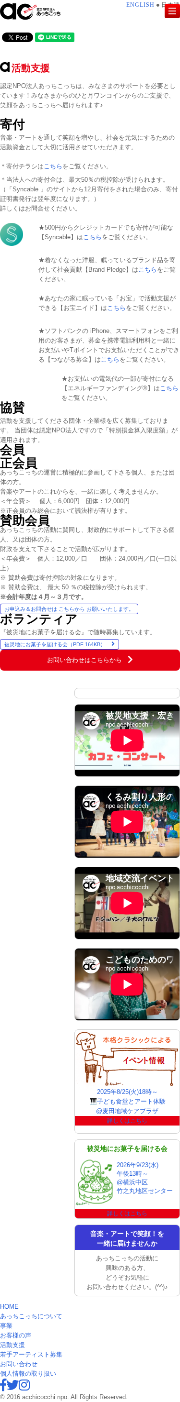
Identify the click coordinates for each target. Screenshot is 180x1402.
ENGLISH (141, 4)
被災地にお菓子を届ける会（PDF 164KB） (55, 644)
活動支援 (12, 1344)
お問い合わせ (18, 1364)
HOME (9, 1306)
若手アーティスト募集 (31, 1354)
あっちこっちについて (31, 1316)
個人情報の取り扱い (28, 1373)
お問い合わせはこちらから (84, 659)
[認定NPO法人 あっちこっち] (37, 11)
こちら (53, 166)
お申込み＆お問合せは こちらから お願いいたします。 (69, 609)
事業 (6, 1325)
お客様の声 (15, 1335)
